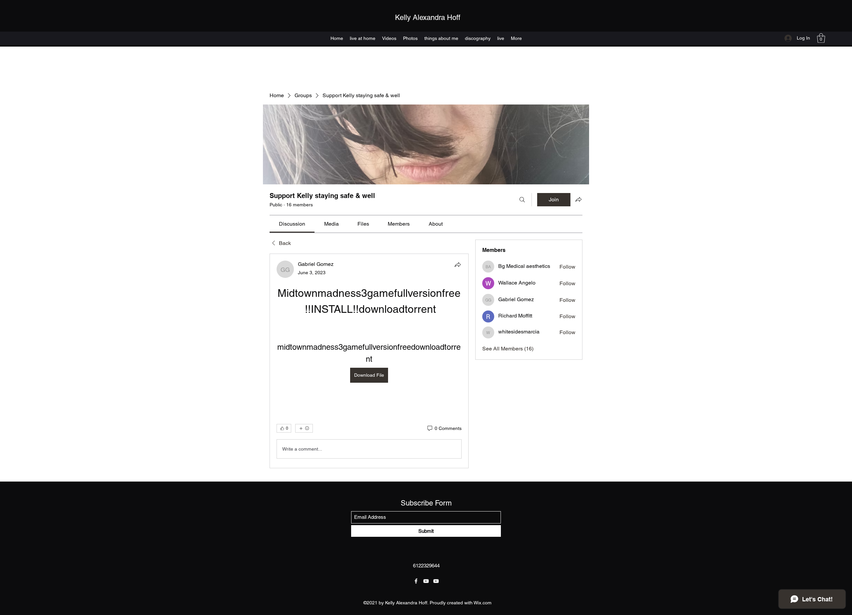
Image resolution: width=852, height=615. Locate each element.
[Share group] (578, 199)
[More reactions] (304, 428)
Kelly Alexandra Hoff (427, 17)
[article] (369, 361)
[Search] (522, 199)
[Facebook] (416, 581)
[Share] (458, 265)
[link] (292, 224)
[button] (821, 38)
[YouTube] (426, 581)
